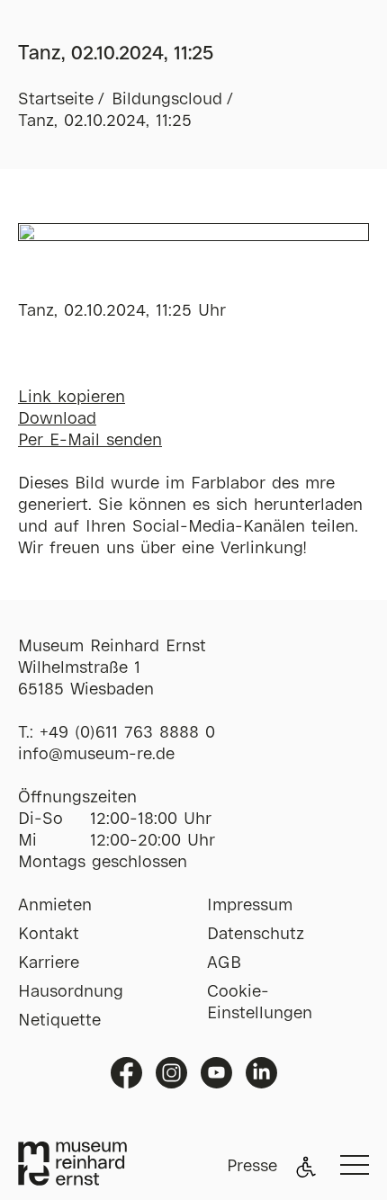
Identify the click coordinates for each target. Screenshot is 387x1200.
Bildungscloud (167, 100)
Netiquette (59, 1021)
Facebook (126, 1072)
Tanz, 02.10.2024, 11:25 (105, 121)
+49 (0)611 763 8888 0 (127, 733)
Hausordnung (70, 992)
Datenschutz (255, 934)
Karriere (48, 963)
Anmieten (55, 906)
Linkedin (261, 1072)
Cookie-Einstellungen (259, 1003)
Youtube (216, 1072)
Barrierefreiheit (306, 1167)
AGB (224, 963)
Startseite (56, 100)
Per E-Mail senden (90, 441)
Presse (252, 1167)
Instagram (171, 1072)
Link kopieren (71, 397)
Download (57, 419)
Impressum (249, 906)
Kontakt (48, 934)
